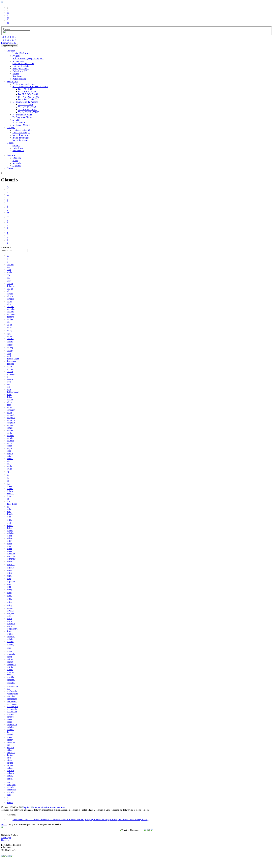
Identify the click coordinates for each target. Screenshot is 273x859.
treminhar (11, 742)
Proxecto (16, 56)
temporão (11, 417)
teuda (9, 466)
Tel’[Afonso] (12, 392)
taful (9, 269)
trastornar (11, 714)
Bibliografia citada (21, 68)
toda (9, 509)
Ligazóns (17, 165)
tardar (10, 347)
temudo (10, 428)
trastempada (12, 704)
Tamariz (10, 317)
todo (9, 516)
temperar (11, 410)
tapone (10, 336)
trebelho (10, 729)
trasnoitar (11, 696)
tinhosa (10, 488)
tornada (11, 561)
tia (8, 481)
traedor (10, 641)
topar (9, 546)
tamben (10, 319)
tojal (9, 523)
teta (8, 461)
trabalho (10, 639)
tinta (9, 496)
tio (8, 499)
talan (9, 281)
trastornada (12, 709)
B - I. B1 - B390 (25, 89)
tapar (9, 333)
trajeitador (11, 664)
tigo (8, 483)
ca (8, 23)
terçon (9, 448)
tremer (10, 740)
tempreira (11, 420)
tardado (10, 345)
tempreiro (11, 422)
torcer (9, 551)
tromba (10, 782)
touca (9, 618)
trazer (9, 722)
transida (10, 677)
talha (9, 291)
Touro (9, 631)
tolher (9, 536)
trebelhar (11, 727)
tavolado (11, 374)
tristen (9, 760)
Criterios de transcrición (23, 63)
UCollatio (17, 158)
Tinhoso (10, 493)
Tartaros (10, 364)
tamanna (10, 311)
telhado (10, 399)
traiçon (10, 662)
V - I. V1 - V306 (25, 104)
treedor (10, 734)
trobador (10, 773)
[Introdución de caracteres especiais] (4, 32)
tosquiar (10, 613)
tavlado (10, 371)
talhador (10, 299)
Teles (9, 394)
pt (8, 10)
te (7, 376)
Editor (15, 160)
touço (9, 626)
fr (7, 20)
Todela (10, 514)
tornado (10, 568)
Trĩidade (10, 747)
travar (9, 719)
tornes (9, 573)
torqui (9, 584)
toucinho (11, 623)
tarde (9, 353)
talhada (10, 293)
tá (7, 262)
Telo (9, 405)
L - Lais (16, 120)
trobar (10, 775)
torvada (10, 608)
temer (9, 407)
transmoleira (12, 686)
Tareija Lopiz (13, 358)
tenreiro (10, 440)
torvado (10, 611)
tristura (10, 765)
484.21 (4, 824)
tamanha (10, 306)
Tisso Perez (12, 504)
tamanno (11, 314)
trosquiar (11, 792)
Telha (9, 397)
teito (9, 389)
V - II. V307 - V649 (27, 107)
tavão (9, 366)
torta (9, 589)
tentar (9, 443)
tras (8, 688)
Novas (10, 168)
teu (8, 463)
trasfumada (12, 691)
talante (10, 283)
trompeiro (11, 784)
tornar (9, 570)
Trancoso (11, 674)
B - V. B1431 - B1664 (28, 99)
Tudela (10, 802)
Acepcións (11, 814)
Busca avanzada (8, 43)
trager (9, 657)
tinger (9, 486)
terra (9, 451)
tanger (9, 324)
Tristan (10, 755)
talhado (10, 296)
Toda (9, 511)
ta (8, 255)
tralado (10, 669)
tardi (9, 356)
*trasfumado (12, 693)
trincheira (11, 752)
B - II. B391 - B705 (27, 91)
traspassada (12, 699)
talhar (9, 301)
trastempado (12, 706)
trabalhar (11, 636)
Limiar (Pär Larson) (21, 53)
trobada (10, 768)
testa (9, 456)
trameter (10, 672)
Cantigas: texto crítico (22, 130)
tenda (9, 433)
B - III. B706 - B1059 (28, 94)
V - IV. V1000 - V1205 (28, 112)
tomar (9, 543)
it (7, 15)
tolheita (10, 530)
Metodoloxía (18, 61)
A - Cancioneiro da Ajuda (24, 84)
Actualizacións (19, 79)
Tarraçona (11, 361)
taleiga (10, 288)
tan (8, 322)
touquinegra (12, 629)
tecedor (10, 379)
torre (9, 587)
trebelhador (12, 724)
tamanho (11, 309)
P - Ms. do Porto (20, 122)
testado (10, 458)
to (8, 506)
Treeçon (10, 732)
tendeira (10, 435)
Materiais (17, 163)
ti (8, 471)
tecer (9, 382)
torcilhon (11, 553)
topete (9, 548)
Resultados (17, 76)
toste (9, 616)
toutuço (10, 634)
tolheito (10, 533)
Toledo (10, 525)
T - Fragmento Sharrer (23, 117)
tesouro (10, 453)
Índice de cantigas (21, 138)
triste (9, 757)
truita (9, 795)
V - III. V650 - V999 (27, 109)
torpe (9, 575)
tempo (9, 412)
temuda (10, 425)
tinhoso (10, 491)
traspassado (12, 701)
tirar (8, 501)
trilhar (9, 750)
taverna (10, 369)
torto (9, 599)
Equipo (16, 74)
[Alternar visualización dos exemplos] (48, 807)
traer (9, 648)
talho (9, 304)
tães (8, 267)
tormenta (11, 556)
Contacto (5, 840)
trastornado (12, 711)
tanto (9, 327)
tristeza (10, 763)
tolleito (10, 538)
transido (11, 680)
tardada (10, 338)
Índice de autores (20, 135)
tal (8, 274)
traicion (10, 659)
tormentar (11, 559)
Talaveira (11, 286)
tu (8, 797)
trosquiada (11, 787)
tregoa (9, 737)
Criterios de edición (21, 66)
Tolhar (10, 528)
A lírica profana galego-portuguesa (28, 58)
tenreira (10, 438)
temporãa (11, 415)
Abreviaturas (18, 150)
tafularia (10, 272)
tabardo (10, 264)
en (8, 12)
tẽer (8, 387)
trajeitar (10, 667)
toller (9, 541)
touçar (9, 621)
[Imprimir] (26, 807)
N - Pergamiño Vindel (22, 114)
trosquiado (11, 789)
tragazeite (11, 654)
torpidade (11, 581)
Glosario (16, 145)
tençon (10, 430)
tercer (9, 446)
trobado (10, 770)
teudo (9, 469)
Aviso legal (6, 837)
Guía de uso (18, 148)
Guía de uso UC (20, 71)
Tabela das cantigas (21, 132)
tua (8, 800)
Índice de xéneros (20, 140)
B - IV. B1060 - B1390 (28, 97)
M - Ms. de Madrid (21, 125)
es (8, 17)
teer (8, 384)
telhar (9, 402)
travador (10, 717)
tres (8, 745)
